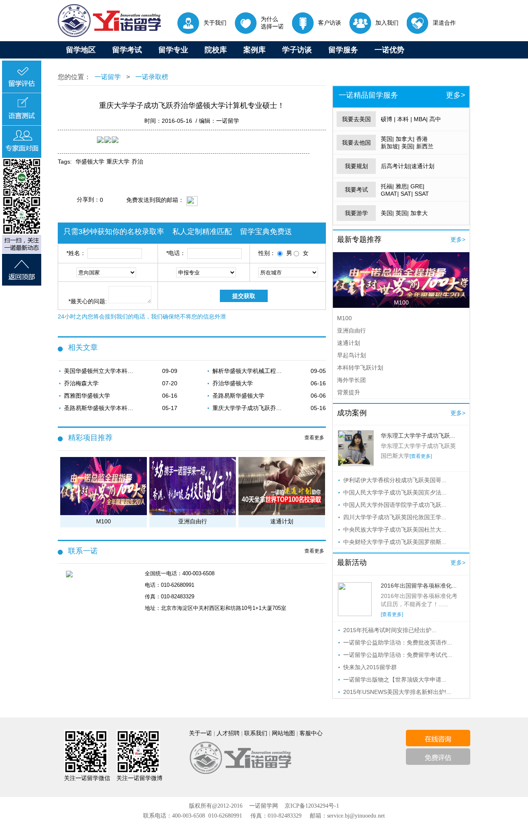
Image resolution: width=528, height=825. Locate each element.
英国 (386, 139)
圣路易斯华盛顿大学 (238, 395)
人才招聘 (228, 733)
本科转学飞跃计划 (360, 367)
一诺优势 (389, 50)
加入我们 (386, 22)
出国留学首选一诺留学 (109, 20)
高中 (435, 119)
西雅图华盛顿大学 (87, 395)
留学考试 (127, 50)
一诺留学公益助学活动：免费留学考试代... (397, 655)
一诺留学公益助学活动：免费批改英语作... (397, 642)
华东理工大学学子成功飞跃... (418, 435)
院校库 (216, 50)
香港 (422, 139)
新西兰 (425, 146)
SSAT (422, 193)
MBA (420, 119)
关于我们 (214, 22)
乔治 (137, 161)
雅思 (401, 186)
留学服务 (343, 50)
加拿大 (404, 139)
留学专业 (173, 50)
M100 (401, 302)
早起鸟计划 (351, 355)
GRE (416, 186)
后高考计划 (395, 166)
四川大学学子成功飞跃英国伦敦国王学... (394, 517)
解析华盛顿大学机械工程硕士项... (249, 371)
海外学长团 (351, 380)
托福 (386, 186)
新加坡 (389, 146)
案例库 (254, 50)
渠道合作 (444, 22)
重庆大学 (118, 161)
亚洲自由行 (351, 330)
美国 (407, 146)
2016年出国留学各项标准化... (419, 585)
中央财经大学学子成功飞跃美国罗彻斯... (394, 542)
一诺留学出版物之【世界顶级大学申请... (394, 679)
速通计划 (422, 166)
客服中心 (311, 733)
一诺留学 (107, 76)
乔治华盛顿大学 (232, 383)
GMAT (389, 193)
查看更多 (314, 438)
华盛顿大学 (89, 161)
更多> (455, 95)
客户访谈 (329, 22)
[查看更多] (421, 456)
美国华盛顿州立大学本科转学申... (101, 371)
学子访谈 (297, 50)
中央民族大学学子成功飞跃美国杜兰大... (394, 529)
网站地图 (283, 733)
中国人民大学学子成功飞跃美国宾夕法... (394, 492)
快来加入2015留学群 (370, 667)
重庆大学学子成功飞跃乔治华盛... (249, 408)
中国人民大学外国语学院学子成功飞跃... (394, 505)
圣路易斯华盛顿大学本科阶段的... (101, 408)
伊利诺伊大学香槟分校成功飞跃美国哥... (394, 480)
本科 (403, 119)
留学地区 (81, 50)
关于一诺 (200, 733)
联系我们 (255, 733)
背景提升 (348, 392)
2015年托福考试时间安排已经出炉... (389, 630)
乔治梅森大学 (81, 383)
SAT (406, 193)
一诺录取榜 (151, 76)
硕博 (386, 119)
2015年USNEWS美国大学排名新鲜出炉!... (397, 692)
